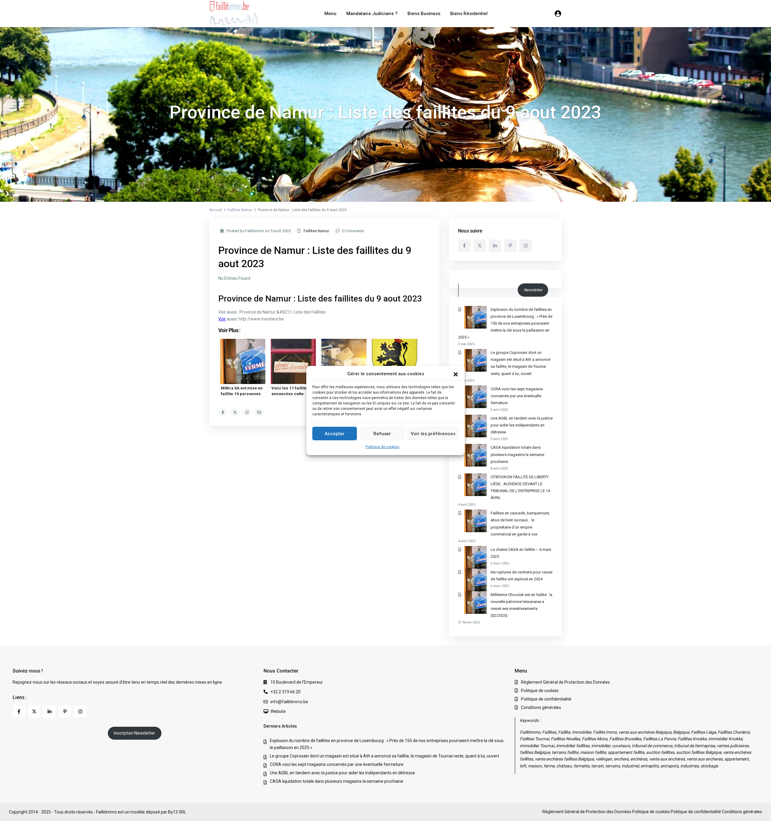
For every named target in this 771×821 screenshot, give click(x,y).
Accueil (215, 210)
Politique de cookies (382, 447)
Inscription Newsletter (134, 733)
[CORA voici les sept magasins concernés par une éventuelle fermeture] (475, 397)
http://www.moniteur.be (261, 319)
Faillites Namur (239, 210)
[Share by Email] (259, 412)
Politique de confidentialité (546, 699)
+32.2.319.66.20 (285, 691)
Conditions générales (541, 707)
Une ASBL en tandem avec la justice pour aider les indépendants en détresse (522, 425)
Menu (330, 13)
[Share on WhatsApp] (246, 412)
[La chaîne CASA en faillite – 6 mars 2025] (475, 557)
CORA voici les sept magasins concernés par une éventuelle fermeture (517, 396)
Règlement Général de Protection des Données (565, 682)
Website (278, 711)
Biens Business (423, 13)
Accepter (335, 433)
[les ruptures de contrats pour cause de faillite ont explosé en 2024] (475, 580)
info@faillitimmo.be (289, 701)
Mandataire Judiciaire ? (372, 13)
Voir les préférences (433, 433)
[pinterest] (510, 245)
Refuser (382, 433)
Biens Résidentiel (469, 13)
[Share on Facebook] (222, 412)
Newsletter (533, 290)
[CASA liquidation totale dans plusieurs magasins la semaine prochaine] (475, 455)
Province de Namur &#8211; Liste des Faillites (282, 312)
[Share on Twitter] (234, 412)
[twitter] (479, 245)
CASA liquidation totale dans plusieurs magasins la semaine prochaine (517, 454)
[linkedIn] (495, 245)
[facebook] (464, 245)
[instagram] (526, 245)
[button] (456, 374)
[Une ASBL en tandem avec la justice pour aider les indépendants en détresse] (475, 426)
